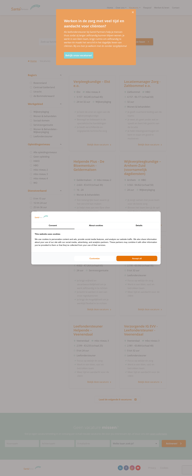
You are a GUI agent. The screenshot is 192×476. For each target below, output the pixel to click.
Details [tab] (139, 225)
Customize (95, 258)
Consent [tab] (53, 225)
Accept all (137, 258)
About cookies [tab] (96, 225)
